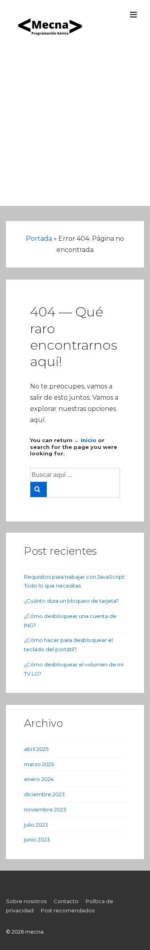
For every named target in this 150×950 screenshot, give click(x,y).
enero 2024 (39, 779)
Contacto (66, 901)
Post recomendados (67, 910)
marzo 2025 (39, 764)
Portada (39, 238)
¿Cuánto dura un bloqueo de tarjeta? (71, 601)
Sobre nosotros (26, 901)
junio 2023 (37, 839)
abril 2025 (36, 749)
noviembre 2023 (45, 809)
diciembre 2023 (44, 794)
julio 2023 (36, 824)
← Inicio (85, 440)
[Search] (38, 489)
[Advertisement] (75, 131)
